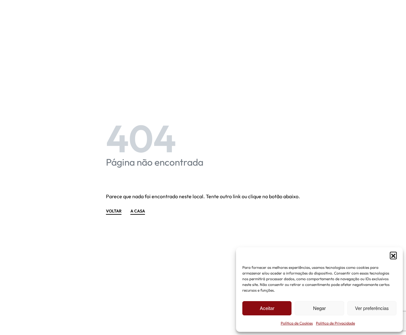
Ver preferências (372, 308)
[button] (393, 255)
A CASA (137, 211)
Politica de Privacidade (335, 323)
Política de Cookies (297, 323)
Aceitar (267, 308)
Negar (319, 308)
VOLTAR (113, 211)
